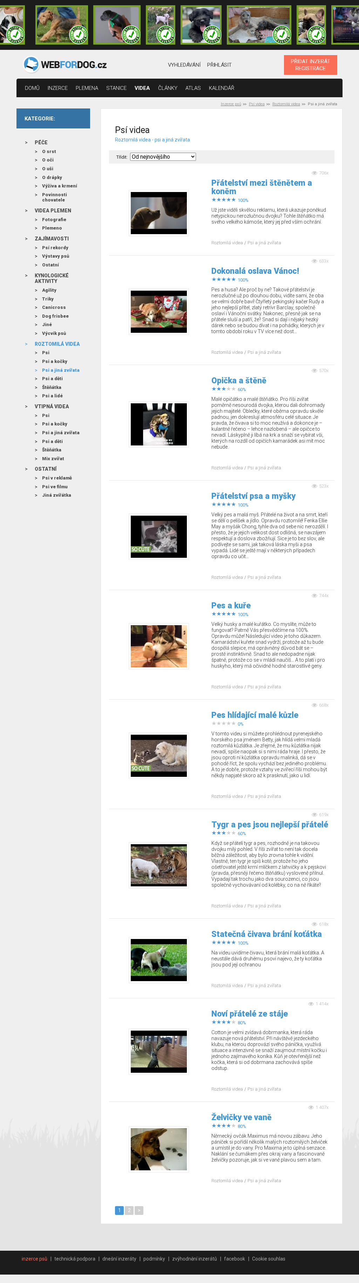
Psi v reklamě (57, 478)
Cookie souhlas (268, 1259)
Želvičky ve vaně (241, 1117)
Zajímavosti (52, 239)
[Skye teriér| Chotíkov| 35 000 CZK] (201, 25)
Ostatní (50, 264)
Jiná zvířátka (56, 495)
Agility (49, 290)
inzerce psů (34, 1259)
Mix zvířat (53, 458)
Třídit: (122, 157)
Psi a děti (52, 378)
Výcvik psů (54, 333)
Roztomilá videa (286, 104)
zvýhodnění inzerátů (194, 1259)
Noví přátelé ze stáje (249, 1014)
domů (32, 88)
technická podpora (74, 1259)
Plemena (87, 88)
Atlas (193, 88)
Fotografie (54, 219)
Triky (48, 299)
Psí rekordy (55, 247)
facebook (234, 1259)
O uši (47, 168)
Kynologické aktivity (52, 278)
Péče (41, 142)
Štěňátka (51, 387)
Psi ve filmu (55, 486)
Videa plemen (53, 210)
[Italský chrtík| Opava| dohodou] (160, 25)
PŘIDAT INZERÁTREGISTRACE (310, 65)
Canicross (54, 307)
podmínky (154, 1259)
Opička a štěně (238, 381)
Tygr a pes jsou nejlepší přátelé (269, 825)
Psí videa (257, 104)
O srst (49, 151)
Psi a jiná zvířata (61, 370)
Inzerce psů (231, 104)
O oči (48, 160)
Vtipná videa (52, 406)
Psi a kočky (54, 361)
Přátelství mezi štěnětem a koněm (261, 187)
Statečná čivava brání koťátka (266, 934)
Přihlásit (219, 65)
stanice (116, 88)
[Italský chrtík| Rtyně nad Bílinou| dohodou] (117, 25)
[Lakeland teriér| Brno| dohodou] (61, 25)
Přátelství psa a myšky (253, 496)
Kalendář (222, 88)
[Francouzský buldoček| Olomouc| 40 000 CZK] (311, 25)
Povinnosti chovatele (54, 197)
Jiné (47, 324)
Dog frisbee (55, 316)
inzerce (58, 88)
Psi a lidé (52, 395)
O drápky (52, 177)
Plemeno (52, 228)
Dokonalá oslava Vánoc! (255, 271)
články (167, 88)
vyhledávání (184, 65)
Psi (45, 352)
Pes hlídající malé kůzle (254, 715)
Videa (142, 88)
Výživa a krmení (59, 186)
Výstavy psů (55, 256)
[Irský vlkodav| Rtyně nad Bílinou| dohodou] (259, 25)
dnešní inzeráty (119, 1259)
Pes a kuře (231, 606)
